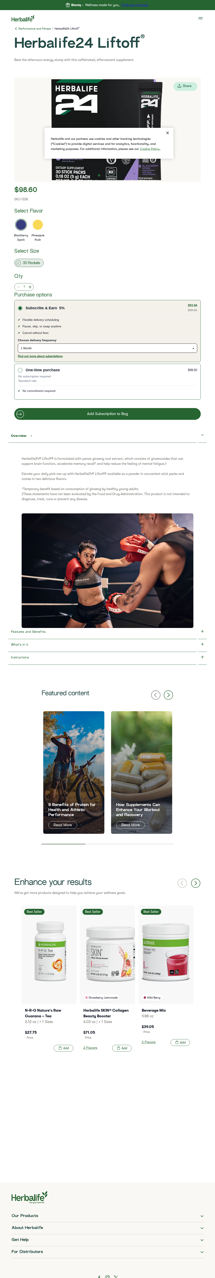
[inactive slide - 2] (107, 175)
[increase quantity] (31, 287)
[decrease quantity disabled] (17, 287)
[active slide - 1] (99, 175)
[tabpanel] (74, 772)
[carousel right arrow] (196, 883)
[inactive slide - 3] (116, 175)
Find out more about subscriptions (40, 356)
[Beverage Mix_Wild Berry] (165, 977)
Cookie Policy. (150, 149)
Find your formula (134, 5)
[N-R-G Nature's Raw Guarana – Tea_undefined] (49, 980)
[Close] (167, 132)
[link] (200, 18)
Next (168, 695)
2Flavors (90, 1048)
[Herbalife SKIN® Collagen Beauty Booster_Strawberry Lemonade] (107, 980)
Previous (156, 695)
